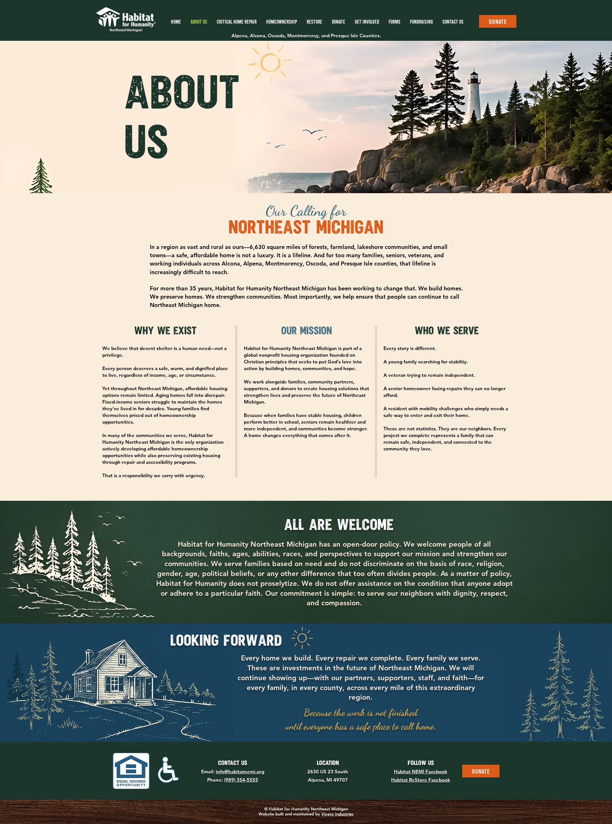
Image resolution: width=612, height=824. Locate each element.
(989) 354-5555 (241, 780)
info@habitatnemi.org (240, 772)
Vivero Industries (337, 813)
